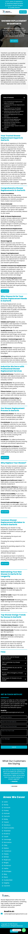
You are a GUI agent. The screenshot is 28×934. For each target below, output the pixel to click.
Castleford (7, 851)
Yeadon (6, 822)
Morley (6, 805)
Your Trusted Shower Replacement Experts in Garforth (13, 102)
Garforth (7, 816)
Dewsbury (7, 825)
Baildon (6, 848)
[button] (11, 786)
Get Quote (23, 12)
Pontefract (7, 865)
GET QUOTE (14, 41)
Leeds (6, 802)
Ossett (6, 836)
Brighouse (7, 860)
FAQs (5, 129)
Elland (6, 877)
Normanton (7, 842)
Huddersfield (8, 880)
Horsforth (7, 808)
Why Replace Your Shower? (11, 117)
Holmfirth (7, 886)
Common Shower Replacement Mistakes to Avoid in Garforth (12, 120)
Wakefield (7, 831)
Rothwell (6, 813)
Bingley (6, 863)
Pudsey (6, 810)
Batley (6, 819)
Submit (14, 747)
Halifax (6, 868)
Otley (5, 845)
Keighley (6, 883)
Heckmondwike (9, 828)
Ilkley (5, 874)
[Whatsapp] (24, 930)
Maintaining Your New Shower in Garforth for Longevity (12, 123)
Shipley (6, 854)
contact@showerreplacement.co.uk (12, 712)
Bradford (7, 834)
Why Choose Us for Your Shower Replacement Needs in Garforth (12, 108)
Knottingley (7, 871)
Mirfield (6, 857)
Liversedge (7, 839)
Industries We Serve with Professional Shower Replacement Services (13, 112)
